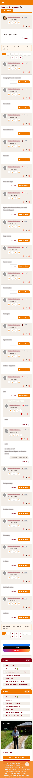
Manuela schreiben (16, 757)
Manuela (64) (7, 752)
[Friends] (15, 22)
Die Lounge (13, 7)
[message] (9, 22)
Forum (4, 7)
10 (20, 57)
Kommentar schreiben (16, 401)
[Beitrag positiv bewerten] (29, 26)
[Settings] (12, 22)
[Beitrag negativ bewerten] (23, 26)
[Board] (19, 22)
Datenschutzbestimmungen (13, 773)
